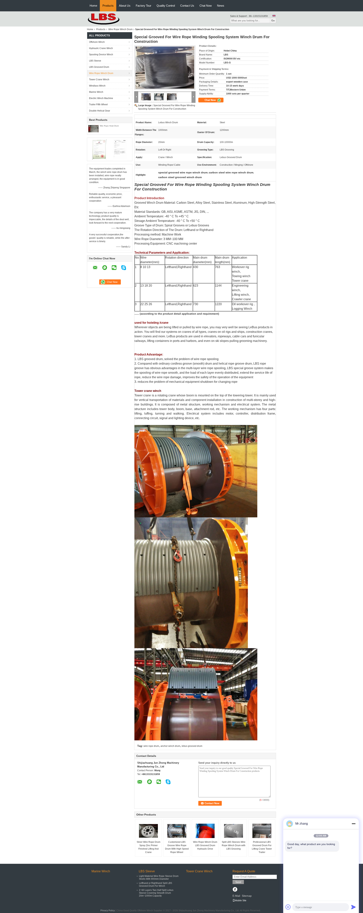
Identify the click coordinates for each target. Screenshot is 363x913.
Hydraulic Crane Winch (101, 48)
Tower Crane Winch (99, 79)
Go (273, 20)
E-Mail (236, 895)
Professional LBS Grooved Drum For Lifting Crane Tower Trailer (262, 847)
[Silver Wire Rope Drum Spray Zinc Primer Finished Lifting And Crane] (148, 830)
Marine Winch (96, 92)
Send (238, 882)
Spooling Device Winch (101, 54)
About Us (124, 5)
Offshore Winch (97, 42)
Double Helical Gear (99, 110)
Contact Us (187, 5)
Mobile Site (240, 900)
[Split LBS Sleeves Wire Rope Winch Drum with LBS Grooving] (233, 830)
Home (93, 5)
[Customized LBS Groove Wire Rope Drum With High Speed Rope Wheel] (177, 830)
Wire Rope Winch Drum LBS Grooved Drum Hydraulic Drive (205, 845)
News (220, 5)
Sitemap (247, 895)
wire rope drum (151, 746)
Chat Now (205, 5)
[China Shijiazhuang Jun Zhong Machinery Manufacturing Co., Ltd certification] (99, 149)
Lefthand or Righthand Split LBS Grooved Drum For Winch (155, 884)
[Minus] (353, 823)
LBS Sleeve (95, 60)
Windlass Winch (97, 85)
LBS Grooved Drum (99, 67)
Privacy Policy (107, 910)
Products (108, 5)
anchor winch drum (170, 746)
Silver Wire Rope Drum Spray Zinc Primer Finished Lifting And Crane (148, 847)
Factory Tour (143, 5)
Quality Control (166, 5)
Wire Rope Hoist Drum (109, 126)
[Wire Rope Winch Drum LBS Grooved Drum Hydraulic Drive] (205, 830)
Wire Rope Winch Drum (120, 29)
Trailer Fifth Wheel (98, 104)
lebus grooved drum (192, 746)
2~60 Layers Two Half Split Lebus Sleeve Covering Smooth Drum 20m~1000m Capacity (156, 893)
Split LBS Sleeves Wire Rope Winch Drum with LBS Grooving (233, 845)
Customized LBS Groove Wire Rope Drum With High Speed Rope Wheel (177, 847)
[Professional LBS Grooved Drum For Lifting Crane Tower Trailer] (262, 830)
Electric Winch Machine (101, 98)
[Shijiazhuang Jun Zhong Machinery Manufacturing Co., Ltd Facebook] (235, 890)
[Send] (354, 907)
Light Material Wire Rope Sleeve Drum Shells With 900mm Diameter (158, 877)
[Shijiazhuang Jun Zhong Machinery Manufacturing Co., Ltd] (108, 18)
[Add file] (288, 907)
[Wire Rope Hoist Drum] (93, 128)
